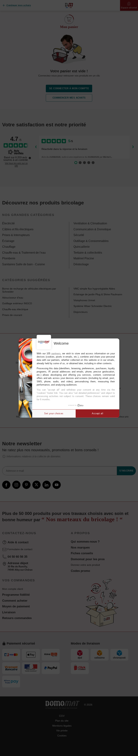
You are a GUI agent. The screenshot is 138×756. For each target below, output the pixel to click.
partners (56, 353)
